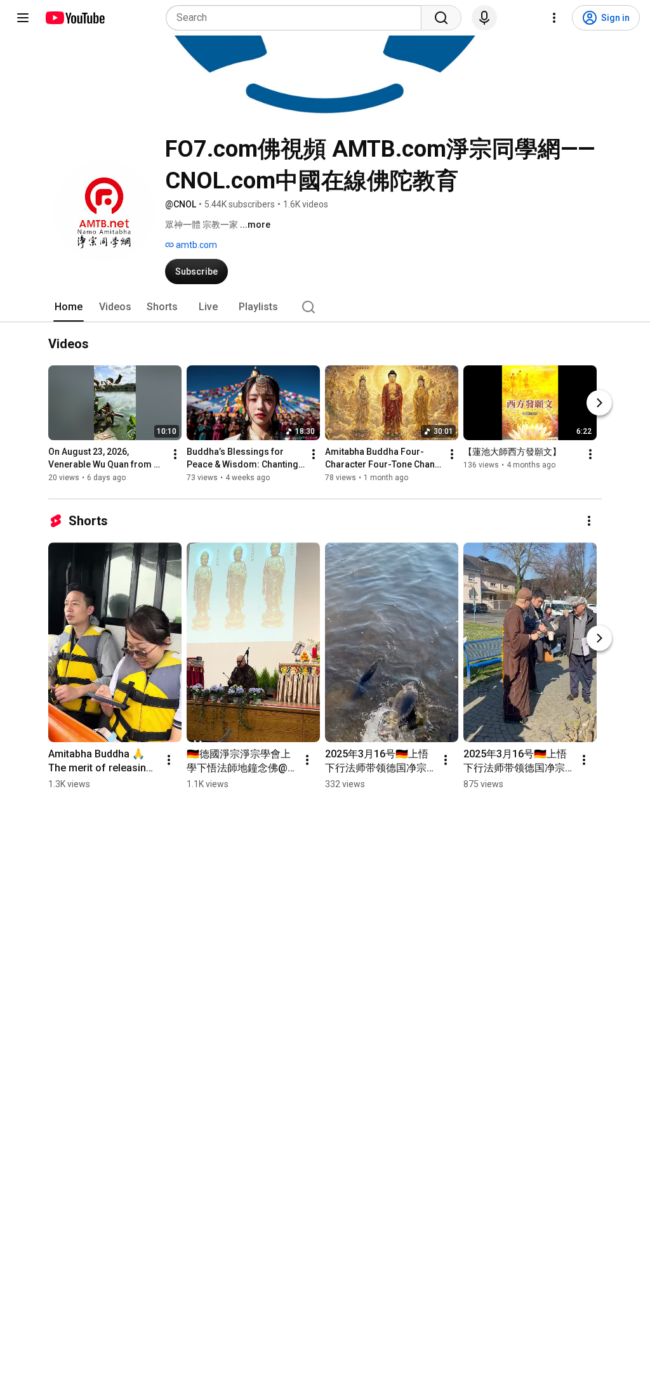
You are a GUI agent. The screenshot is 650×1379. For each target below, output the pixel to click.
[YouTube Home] (75, 18)
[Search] (441, 17)
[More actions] (175, 454)
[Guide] (22, 17)
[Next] (599, 402)
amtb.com (195, 245)
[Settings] (554, 17)
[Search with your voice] (484, 17)
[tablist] (325, 307)
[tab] (68, 307)
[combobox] (297, 17)
